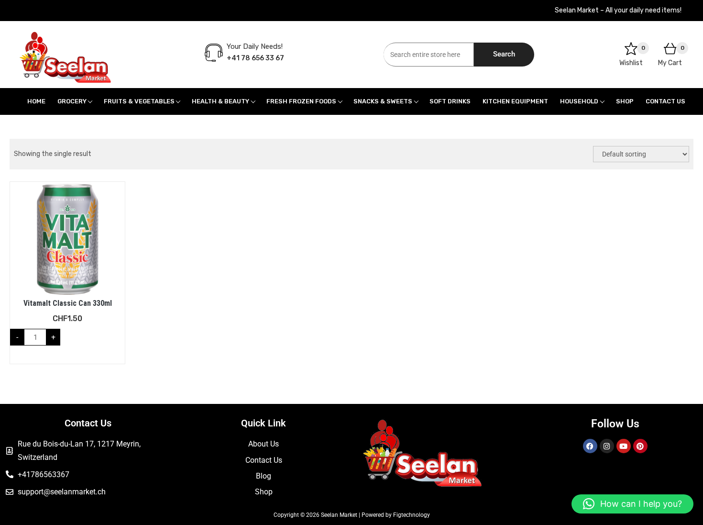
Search (504, 54)
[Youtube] (623, 446)
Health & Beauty (220, 101)
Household (579, 101)
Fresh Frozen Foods (301, 101)
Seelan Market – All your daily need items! (618, 10)
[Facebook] (590, 446)
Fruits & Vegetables (139, 101)
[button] (632, 504)
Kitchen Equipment (515, 101)
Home (36, 101)
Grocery (72, 101)
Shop (625, 101)
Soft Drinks (450, 101)
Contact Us (665, 101)
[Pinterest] (640, 446)
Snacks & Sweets (382, 101)
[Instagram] (607, 446)
